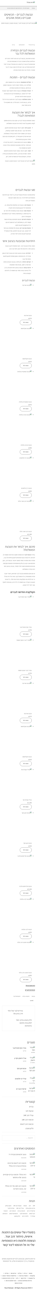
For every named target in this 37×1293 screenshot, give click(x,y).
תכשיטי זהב (12, 1211)
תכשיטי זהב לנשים (26, 1124)
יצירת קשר (23, 1278)
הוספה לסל (25, 322)
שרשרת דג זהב (31, 1211)
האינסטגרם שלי (30, 986)
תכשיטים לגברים (30, 990)
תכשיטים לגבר (16, 996)
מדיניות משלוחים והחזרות (25, 1281)
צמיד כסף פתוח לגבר (19, 1048)
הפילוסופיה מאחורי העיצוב (9, 1276)
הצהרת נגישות (18, 1283)
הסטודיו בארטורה (23, 1276)
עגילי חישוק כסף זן (20, 1058)
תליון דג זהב (25, 1216)
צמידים (7, 1273)
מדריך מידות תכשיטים (8, 1278)
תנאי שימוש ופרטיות (11, 1281)
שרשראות (13, 1273)
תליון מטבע (29, 1128)
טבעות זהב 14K (17, 1206)
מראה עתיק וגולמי (30, 1208)
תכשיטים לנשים (13, 1213)
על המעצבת (31, 1278)
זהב (30, 1206)
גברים (13, 45)
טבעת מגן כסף (21, 1068)
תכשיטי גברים (26, 996)
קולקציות (32, 1276)
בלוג (17, 1278)
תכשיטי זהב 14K (27, 1119)
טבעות (33, 996)
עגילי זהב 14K (28, 1115)
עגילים (19, 1273)
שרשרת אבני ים (21, 1089)
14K (34, 1206)
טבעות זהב (29, 1111)
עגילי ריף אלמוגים (20, 1079)
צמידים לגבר (11, 1208)
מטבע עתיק (8, 1206)
